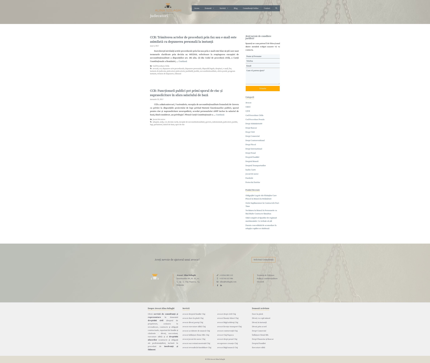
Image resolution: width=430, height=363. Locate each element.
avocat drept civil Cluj (226, 314)
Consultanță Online (250, 8)
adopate (156, 122)
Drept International (253, 149)
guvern (208, 122)
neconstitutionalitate (208, 71)
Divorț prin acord (259, 326)
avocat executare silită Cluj (194, 326)
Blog (236, 8)
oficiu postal (222, 71)
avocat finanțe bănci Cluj (227, 318)
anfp (162, 122)
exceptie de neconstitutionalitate (192, 122)
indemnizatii (217, 122)
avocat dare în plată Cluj (193, 318)
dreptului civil (155, 320)
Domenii (208, 8)
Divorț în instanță (259, 322)
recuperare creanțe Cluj (227, 343)
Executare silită (258, 347)
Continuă (183, 61)
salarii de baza (168, 125)
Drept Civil (250, 132)
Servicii (223, 8)
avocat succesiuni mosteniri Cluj (196, 343)
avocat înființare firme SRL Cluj (196, 335)
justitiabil (189, 71)
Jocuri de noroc (159, 119)
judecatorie (180, 71)
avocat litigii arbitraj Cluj (227, 322)
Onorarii (260, 282)
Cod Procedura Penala (254, 119)
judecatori (171, 71)
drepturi (218, 69)
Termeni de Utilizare (265, 275)
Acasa (196, 8)
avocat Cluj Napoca (225, 335)
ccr (160, 69)
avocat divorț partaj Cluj (193, 322)
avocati (155, 69)
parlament (158, 125)
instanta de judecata (158, 71)
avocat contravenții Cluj (227, 331)
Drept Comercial (252, 136)
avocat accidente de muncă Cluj (196, 331)
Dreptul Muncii (251, 161)
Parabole (249, 178)
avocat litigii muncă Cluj (227, 347)
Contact (267, 8)
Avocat (248, 102)
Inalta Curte (250, 170)
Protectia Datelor (252, 182)
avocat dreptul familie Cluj (194, 314)
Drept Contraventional (255, 140)
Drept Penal (250, 153)
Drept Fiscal (250, 144)
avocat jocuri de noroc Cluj (194, 339)
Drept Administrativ (253, 123)
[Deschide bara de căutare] (276, 8)
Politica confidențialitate (267, 278)
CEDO (247, 107)
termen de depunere (165, 74)
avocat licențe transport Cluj (229, 326)
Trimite (262, 88)
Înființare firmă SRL (260, 335)
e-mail (225, 69)
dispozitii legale (208, 69)
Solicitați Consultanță (263, 259)
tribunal (178, 74)
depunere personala (193, 69)
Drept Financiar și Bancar (263, 339)
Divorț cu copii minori (261, 318)
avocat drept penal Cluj (227, 339)
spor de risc (180, 125)
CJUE (247, 111)
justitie (196, 71)
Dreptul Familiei (252, 157)
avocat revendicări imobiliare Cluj (197, 347)
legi (151, 125)
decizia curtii (173, 122)
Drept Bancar (251, 128)
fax (230, 69)
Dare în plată (257, 314)
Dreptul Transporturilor (255, 165)
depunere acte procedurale (173, 69)
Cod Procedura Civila (161, 66)
